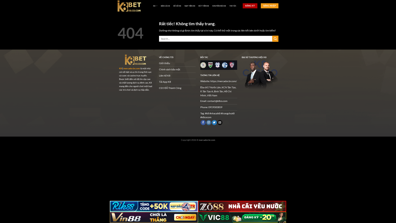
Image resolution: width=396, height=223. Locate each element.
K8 (154, 6)
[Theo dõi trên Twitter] (214, 122)
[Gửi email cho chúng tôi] (219, 122)
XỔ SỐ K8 (177, 6)
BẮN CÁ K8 (165, 6)
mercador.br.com (131, 68)
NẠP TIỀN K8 (190, 6)
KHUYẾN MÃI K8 (219, 6)
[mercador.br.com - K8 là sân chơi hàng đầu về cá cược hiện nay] (133, 6)
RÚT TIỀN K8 (203, 6)
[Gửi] (275, 39)
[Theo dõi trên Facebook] (203, 122)
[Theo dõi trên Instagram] (208, 122)
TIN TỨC (232, 6)
